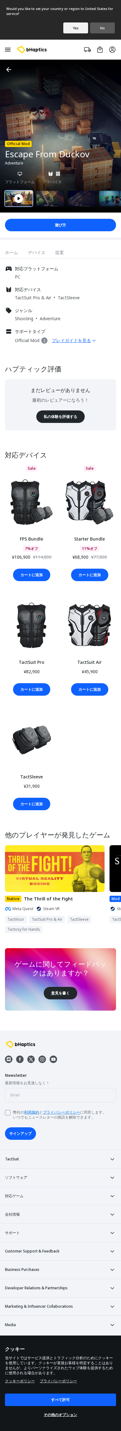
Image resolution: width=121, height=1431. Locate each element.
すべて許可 (60, 1399)
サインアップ (20, 1133)
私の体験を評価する (60, 416)
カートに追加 (31, 574)
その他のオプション (60, 1414)
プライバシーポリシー (61, 1112)
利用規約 (31, 1112)
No (102, 28)
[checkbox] (8, 1112)
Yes (75, 28)
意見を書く (60, 993)
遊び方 (60, 225)
